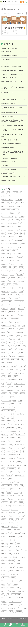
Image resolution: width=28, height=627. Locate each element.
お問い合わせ (23, 618)
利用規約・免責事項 (13, 618)
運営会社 (4, 618)
